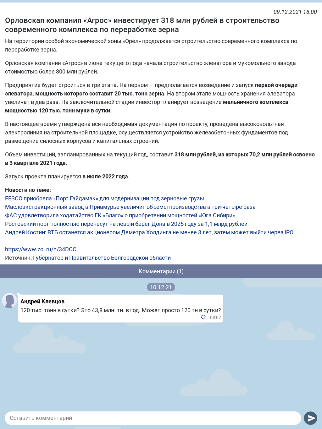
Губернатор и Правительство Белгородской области (102, 257)
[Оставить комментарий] (153, 418)
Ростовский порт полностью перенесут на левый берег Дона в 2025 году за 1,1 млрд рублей (126, 223)
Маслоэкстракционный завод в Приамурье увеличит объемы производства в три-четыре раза (130, 207)
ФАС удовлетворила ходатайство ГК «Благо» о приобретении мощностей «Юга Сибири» (120, 215)
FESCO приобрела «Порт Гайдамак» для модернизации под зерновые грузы (104, 198)
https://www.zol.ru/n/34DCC (40, 249)
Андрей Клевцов (42, 301)
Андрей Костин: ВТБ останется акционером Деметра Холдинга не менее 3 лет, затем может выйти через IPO (149, 232)
